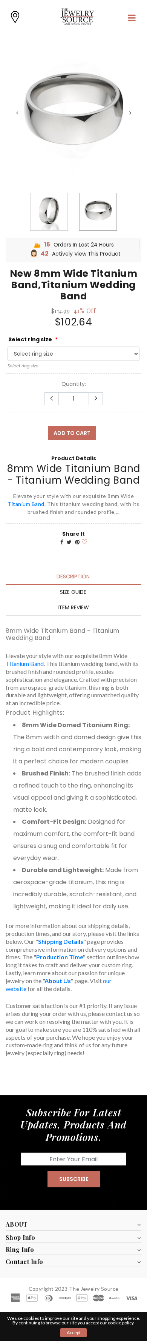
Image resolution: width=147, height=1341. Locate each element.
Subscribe (73, 1179)
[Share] (61, 542)
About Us (57, 980)
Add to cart (72, 433)
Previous (17, 113)
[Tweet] (69, 542)
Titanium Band (26, 504)
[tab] (73, 576)
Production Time (59, 956)
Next (130, 113)
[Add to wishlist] (83, 541)
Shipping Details (60, 941)
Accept (74, 1332)
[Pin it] (77, 542)
